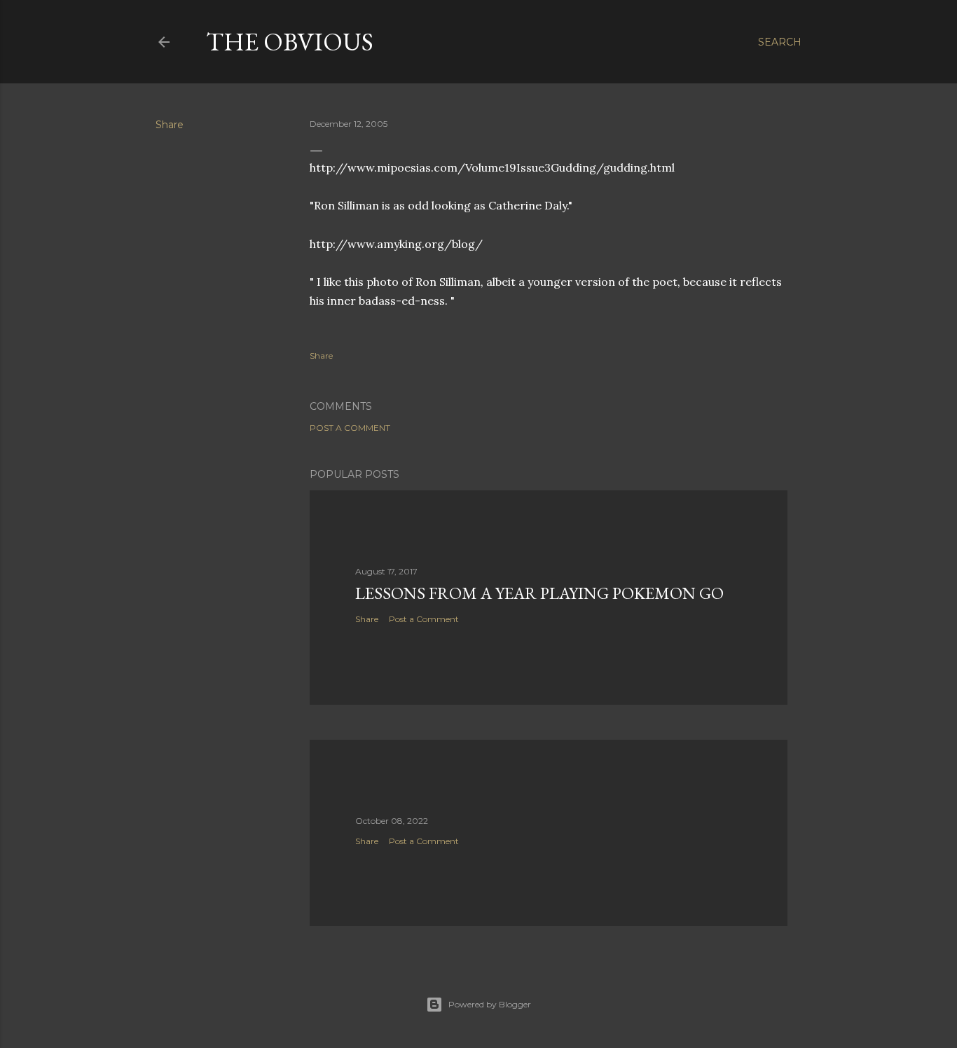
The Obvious (289, 41)
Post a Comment (350, 427)
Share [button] (170, 124)
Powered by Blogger (489, 1004)
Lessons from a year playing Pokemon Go (539, 593)
